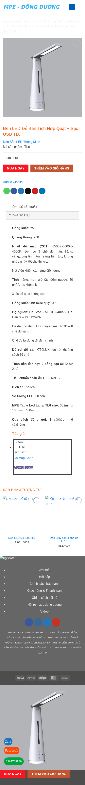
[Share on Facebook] (13, 191)
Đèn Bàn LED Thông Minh (21, 141)
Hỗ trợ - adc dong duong (44, 604)
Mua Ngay (16, 168)
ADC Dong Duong (53, 21)
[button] (66, 7)
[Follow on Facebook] (29, 622)
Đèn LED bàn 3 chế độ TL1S (64, 539)
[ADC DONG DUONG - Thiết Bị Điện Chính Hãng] (32, 7)
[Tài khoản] (72, 7)
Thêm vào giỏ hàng (51, 168)
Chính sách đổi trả (44, 597)
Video (44, 611)
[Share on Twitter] (21, 191)
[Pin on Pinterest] (35, 191)
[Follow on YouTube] (56, 622)
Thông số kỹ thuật (23, 207)
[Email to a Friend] (28, 191)
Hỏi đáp (44, 577)
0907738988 (14, 761)
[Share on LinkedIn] (42, 191)
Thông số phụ (19, 215)
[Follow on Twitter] (47, 622)
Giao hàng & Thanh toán (44, 590)
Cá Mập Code (23, 458)
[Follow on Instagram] (38, 622)
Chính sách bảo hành (44, 583)
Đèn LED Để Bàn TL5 (21, 537)
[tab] (42, 207)
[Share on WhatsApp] (6, 191)
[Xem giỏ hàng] (80, 7)
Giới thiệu (44, 570)
